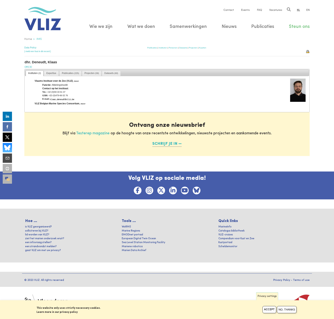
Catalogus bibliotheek (231, 231)
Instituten (163, 48)
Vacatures (275, 10)
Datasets (183, 48)
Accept (269, 309)
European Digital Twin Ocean (139, 238)
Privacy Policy (281, 280)
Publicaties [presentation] (70, 73)
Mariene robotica (132, 246)
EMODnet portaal (132, 234)
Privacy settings (267, 296)
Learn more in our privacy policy (57, 312)
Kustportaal (225, 242)
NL (298, 10)
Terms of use (301, 280)
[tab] (34, 73)
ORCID (28, 67)
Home (28, 39)
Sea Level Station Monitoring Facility (143, 242)
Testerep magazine (93, 133)
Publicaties (152, 48)
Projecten (193, 48)
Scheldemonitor (227, 246)
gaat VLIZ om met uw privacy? (43, 250)
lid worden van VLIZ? (37, 234)
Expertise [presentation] (51, 73)
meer (76, 81)
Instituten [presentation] (34, 73)
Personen (173, 48)
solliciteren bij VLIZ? (36, 231)
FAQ (259, 10)
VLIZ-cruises (225, 234)
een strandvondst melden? (41, 246)
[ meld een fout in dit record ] (37, 51)
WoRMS (126, 227)
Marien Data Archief (134, 250)
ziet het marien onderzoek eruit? (44, 238)
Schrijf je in (164, 144)
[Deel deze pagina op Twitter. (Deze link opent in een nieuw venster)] (7, 137)
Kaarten (202, 48)
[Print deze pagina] (308, 51)
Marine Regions (131, 231)
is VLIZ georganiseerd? (38, 227)
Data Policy (30, 47)
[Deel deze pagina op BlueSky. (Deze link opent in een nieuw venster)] (7, 147)
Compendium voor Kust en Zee (236, 238)
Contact (228, 10)
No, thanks (287, 309)
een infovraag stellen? (38, 242)
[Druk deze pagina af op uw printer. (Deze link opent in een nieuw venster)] (7, 168)
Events (245, 10)
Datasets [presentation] (111, 73)
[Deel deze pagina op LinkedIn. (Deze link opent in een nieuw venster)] (7, 116)
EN (308, 10)
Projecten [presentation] (91, 73)
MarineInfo (225, 227)
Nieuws (229, 26)
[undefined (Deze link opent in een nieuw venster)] (7, 179)
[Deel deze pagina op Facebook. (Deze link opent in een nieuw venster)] (7, 126)
